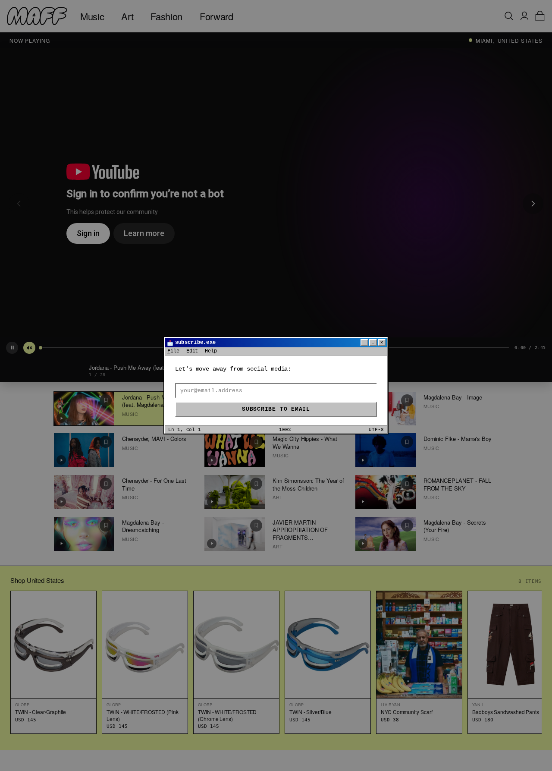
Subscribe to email (276, 409)
